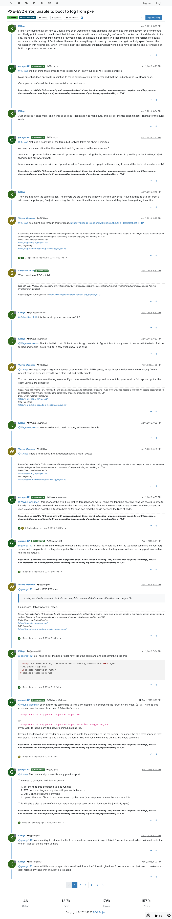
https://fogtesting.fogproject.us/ (33, 242)
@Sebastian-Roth (27, 317)
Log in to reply (153, 17)
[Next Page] (103, 885)
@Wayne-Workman (28, 343)
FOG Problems (28, 17)
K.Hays (21, 26)
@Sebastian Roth (37, 312)
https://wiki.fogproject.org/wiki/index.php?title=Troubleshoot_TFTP (107, 222)
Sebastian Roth (26, 270)
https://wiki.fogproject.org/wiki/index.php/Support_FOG (74, 294)
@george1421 (55, 541)
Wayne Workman (26, 218)
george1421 (24, 66)
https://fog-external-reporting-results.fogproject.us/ (42, 248)
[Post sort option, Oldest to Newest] (141, 17)
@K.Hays (53, 66)
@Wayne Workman (38, 338)
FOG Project (99, 912)
